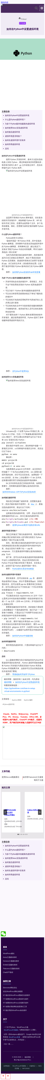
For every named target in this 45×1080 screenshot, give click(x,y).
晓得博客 (8, 682)
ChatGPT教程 (8, 972)
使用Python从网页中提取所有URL (26, 525)
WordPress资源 (14, 1037)
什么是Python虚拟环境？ (15, 120)
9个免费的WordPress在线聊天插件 (15, 1003)
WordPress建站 (8, 953)
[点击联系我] (3, 936)
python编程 (28, 700)
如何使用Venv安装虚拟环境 (16, 128)
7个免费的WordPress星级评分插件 (15, 999)
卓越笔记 (32, 1066)
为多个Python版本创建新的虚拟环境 (20, 124)
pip (31, 578)
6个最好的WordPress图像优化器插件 (16, 995)
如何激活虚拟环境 (12, 132)
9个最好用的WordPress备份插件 (15, 1010)
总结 (7, 149)
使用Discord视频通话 (10, 777)
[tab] (18, 834)
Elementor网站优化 (10, 988)
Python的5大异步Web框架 (23, 569)
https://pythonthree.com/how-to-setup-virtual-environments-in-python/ (19, 689)
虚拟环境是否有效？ (13, 136)
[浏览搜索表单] (36, 8)
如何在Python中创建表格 (22, 636)
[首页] (19, 19)
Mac (32, 504)
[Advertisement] (22, 85)
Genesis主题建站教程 (11, 961)
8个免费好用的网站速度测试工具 (15, 1006)
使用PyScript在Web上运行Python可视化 (10, 812)
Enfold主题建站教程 (10, 965)
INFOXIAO (26, 1068)
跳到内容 (4, 2)
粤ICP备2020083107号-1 (22, 1060)
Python (22, 23)
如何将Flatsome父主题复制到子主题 (33, 778)
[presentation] (11, 799)
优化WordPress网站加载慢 (13, 991)
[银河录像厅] (22, 735)
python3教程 (16, 700)
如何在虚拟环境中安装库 (15, 140)
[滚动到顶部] (3, 1076)
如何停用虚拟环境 (12, 144)
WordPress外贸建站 (11, 1030)
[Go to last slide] (5, 812)
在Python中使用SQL (20, 371)
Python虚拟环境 (8, 704)
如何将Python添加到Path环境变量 (26, 272)
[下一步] (40, 812)
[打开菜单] (41, 8)
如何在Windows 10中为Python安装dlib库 (19, 492)
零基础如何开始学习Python (23, 674)
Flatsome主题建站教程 (11, 968)
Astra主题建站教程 (10, 957)
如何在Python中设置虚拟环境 (17, 115)
